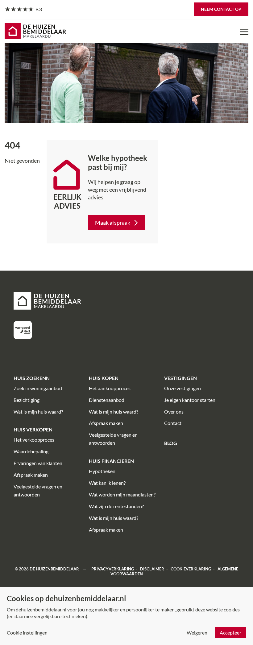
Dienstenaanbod (106, 400)
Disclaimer (152, 568)
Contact (172, 423)
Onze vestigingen (182, 388)
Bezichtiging (26, 400)
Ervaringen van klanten (38, 463)
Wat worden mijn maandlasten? (122, 494)
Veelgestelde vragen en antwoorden (38, 490)
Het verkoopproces (34, 440)
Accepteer (230, 632)
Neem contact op (221, 9)
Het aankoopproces (110, 388)
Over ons (174, 411)
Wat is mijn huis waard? (38, 411)
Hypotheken (102, 471)
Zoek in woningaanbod (38, 388)
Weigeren (197, 632)
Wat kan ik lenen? (107, 483)
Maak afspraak (112, 222)
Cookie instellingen (27, 632)
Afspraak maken (31, 475)
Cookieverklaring (191, 568)
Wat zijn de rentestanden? (116, 506)
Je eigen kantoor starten (189, 400)
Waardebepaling (31, 451)
